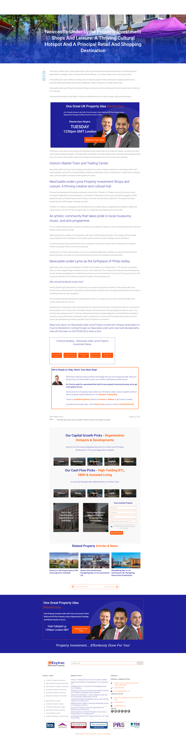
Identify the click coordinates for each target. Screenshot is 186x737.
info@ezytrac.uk (119, 706)
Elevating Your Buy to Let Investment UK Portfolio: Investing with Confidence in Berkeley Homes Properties (90, 691)
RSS (104, 734)
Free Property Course (53, 713)
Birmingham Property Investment (57, 686)
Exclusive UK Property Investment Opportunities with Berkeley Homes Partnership (90, 708)
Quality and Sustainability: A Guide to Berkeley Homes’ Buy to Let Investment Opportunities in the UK (90, 696)
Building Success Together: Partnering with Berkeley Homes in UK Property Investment (90, 704)
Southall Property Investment (56, 693)
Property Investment (89, 420)
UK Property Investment (103, 420)
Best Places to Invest (53, 701)
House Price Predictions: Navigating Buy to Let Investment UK (94, 565)
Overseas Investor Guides (54, 704)
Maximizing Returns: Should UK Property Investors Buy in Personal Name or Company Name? (90, 713)
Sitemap (108, 734)
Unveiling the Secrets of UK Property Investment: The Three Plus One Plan (90, 717)
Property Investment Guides (55, 707)
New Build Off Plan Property (55, 710)
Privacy (99, 734)
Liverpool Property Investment (56, 690)
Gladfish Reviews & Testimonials (57, 716)
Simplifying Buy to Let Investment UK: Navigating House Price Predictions (125, 565)
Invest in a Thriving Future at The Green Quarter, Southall (63, 565)
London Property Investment (55, 680)
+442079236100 (119, 688)
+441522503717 (119, 702)
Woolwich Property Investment (56, 696)
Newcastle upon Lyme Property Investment (70, 420)
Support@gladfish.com (122, 691)
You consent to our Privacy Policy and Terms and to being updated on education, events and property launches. (124, 526)
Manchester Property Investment (57, 683)
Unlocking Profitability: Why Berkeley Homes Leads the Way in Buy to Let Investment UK (90, 700)
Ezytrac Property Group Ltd (88, 734)
